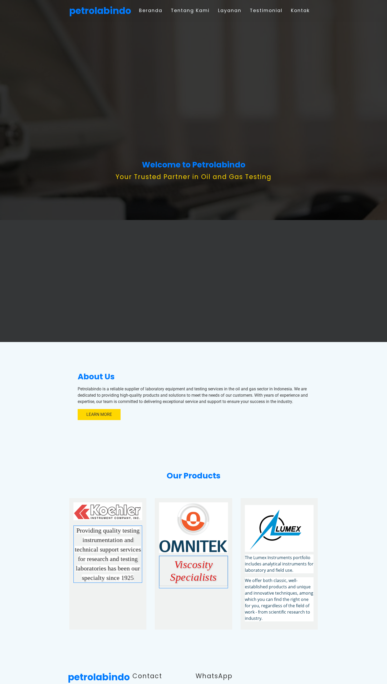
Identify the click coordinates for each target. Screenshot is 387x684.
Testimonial (266, 10)
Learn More (99, 414)
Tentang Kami (190, 10)
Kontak (300, 10)
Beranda (150, 10)
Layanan (229, 10)
